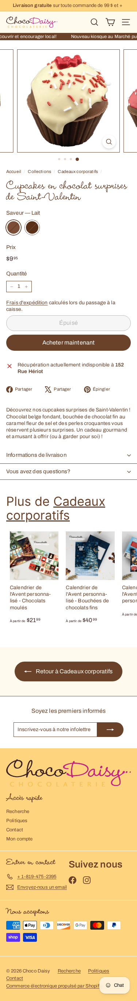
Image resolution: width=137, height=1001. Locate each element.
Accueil (13, 171)
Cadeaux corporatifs (78, 171)
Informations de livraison (36, 455)
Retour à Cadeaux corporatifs (73, 671)
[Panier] (110, 22)
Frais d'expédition (27, 302)
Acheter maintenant (68, 342)
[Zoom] (109, 141)
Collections (39, 171)
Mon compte (19, 839)
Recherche (17, 811)
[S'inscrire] (110, 729)
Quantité (16, 273)
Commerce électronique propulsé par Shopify (54, 986)
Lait (13, 227)
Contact (14, 829)
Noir (32, 227)
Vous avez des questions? (38, 471)
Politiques (16, 820)
